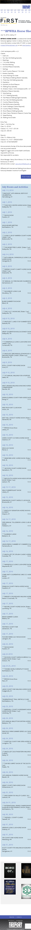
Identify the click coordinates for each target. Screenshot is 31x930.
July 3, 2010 (7, 266)
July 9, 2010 (7, 338)
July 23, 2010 (7, 676)
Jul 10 (5, 11)
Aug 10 (8, 11)
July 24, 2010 (7, 718)
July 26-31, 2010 (9, 802)
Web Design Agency (19, 920)
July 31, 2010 (7, 824)
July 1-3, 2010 (8, 190)
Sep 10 (12, 11)
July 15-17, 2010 (9, 487)
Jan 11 (26, 11)
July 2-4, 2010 (8, 254)
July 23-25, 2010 (9, 665)
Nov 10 (18, 11)
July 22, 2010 (7, 644)
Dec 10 (22, 11)
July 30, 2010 (7, 814)
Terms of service (11, 920)
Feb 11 (29, 11)
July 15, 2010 (7, 497)
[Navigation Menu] (1, 6)
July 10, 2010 (7, 394)
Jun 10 (2, 11)
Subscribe (11, 917)
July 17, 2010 (7, 561)
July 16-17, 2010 (9, 519)
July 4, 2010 (7, 308)
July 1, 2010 (7, 202)
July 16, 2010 (7, 507)
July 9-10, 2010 (8, 372)
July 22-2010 (7, 654)
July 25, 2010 (7, 792)
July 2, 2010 (7, 232)
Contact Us (19, 917)
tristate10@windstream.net (9, 45)
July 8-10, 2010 (8, 318)
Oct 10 (15, 11)
